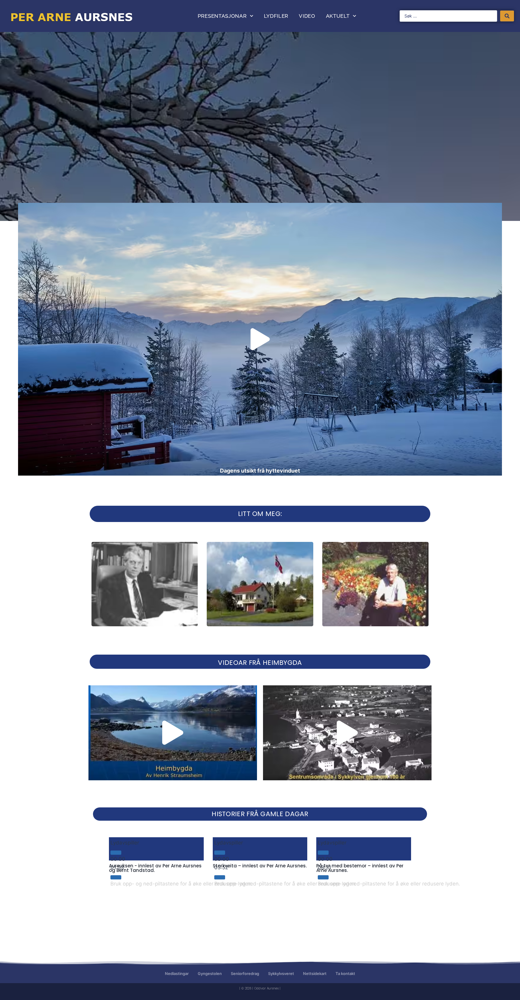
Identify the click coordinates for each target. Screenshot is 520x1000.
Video (307, 16)
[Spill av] (115, 853)
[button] (260, 339)
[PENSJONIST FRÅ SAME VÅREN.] (375, 584)
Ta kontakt (345, 973)
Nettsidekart (315, 973)
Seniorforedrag (245, 973)
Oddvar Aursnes (266, 988)
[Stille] (115, 877)
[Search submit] (507, 16)
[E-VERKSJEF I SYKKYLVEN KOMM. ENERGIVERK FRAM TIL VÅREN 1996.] (144, 584)
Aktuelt (338, 16)
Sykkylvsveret (281, 973)
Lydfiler (276, 16)
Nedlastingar (177, 973)
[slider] (181, 884)
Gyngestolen (210, 973)
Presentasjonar (222, 16)
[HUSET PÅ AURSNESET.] (260, 584)
